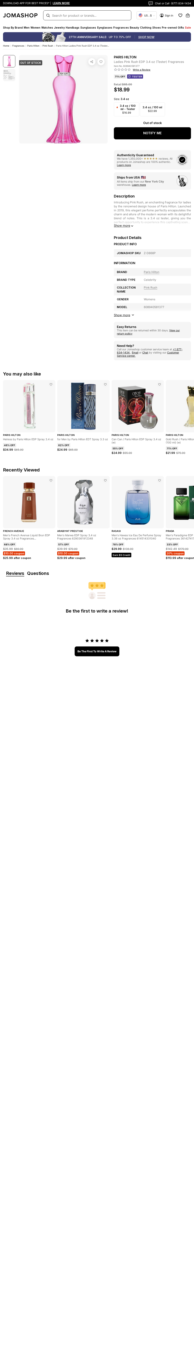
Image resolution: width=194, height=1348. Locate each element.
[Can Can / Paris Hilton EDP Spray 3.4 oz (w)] (159, 384)
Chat (145, 352)
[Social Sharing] (91, 61)
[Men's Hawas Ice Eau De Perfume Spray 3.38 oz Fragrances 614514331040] (159, 480)
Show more (122, 225)
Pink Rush (47, 45)
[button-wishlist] (180, 15)
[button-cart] (187, 15)
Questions (38, 573)
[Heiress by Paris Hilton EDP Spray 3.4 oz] (51, 384)
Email (135, 352)
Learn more (124, 165)
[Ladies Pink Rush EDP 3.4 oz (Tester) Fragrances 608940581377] (101, 61)
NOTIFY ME (152, 133)
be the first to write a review (97, 651)
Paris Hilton (33, 45)
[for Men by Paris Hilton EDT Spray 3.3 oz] (105, 384)
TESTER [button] (137, 76)
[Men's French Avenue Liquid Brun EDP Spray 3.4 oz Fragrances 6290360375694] (51, 480)
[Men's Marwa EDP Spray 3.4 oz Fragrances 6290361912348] (105, 480)
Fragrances (18, 45)
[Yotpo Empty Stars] (122, 69)
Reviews (15, 573)
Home (6, 45)
